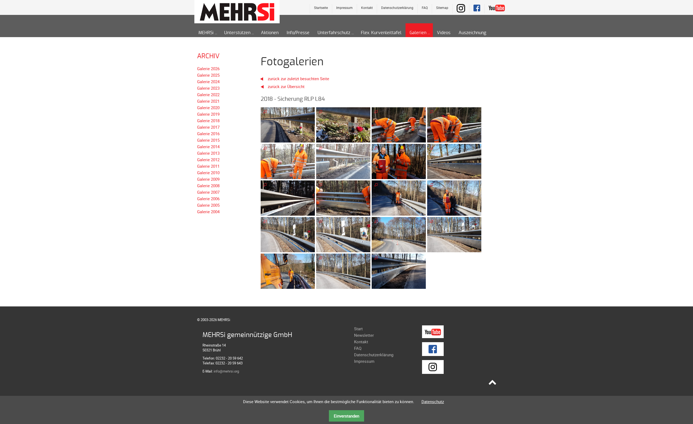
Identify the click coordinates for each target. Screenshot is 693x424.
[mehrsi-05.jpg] (288, 161)
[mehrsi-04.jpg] (454, 124)
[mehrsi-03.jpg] (399, 124)
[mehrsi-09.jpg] (288, 197)
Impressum (344, 7)
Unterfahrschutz (334, 33)
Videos (443, 33)
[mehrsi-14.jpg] (343, 234)
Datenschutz (432, 401)
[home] (237, 11)
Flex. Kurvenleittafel (381, 33)
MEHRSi (206, 33)
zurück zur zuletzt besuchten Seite (298, 78)
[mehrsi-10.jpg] (343, 197)
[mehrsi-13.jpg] (288, 234)
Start (358, 328)
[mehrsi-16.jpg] (454, 234)
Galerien (418, 33)
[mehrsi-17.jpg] (288, 270)
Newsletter (364, 335)
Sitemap (442, 7)
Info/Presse (298, 33)
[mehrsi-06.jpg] (343, 161)
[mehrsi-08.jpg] (454, 161)
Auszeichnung (472, 33)
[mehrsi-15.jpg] (399, 234)
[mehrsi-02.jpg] (343, 124)
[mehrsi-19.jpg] (399, 270)
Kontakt (367, 7)
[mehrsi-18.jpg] (343, 270)
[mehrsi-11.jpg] (399, 197)
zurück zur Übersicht (286, 86)
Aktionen (270, 33)
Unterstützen (237, 33)
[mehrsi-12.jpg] (454, 197)
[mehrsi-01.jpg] (288, 124)
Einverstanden (346, 416)
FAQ (425, 7)
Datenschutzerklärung (397, 7)
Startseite (321, 7)
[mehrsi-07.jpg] (399, 161)
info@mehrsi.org (226, 371)
